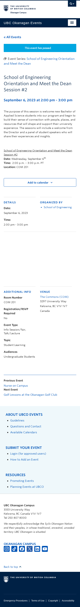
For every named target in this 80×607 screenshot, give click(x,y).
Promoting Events (22, 480)
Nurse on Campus (16, 385)
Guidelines (17, 420)
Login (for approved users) (28, 453)
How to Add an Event (24, 459)
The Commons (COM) (54, 296)
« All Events (12, 37)
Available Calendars (23, 432)
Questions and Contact (25, 426)
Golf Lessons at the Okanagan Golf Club (30, 394)
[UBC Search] (72, 5)
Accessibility (68, 600)
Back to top (11, 566)
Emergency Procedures (16, 600)
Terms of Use (37, 600)
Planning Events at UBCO (27, 486)
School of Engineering (58, 207)
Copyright (53, 600)
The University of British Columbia (29, 8)
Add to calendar (38, 182)
